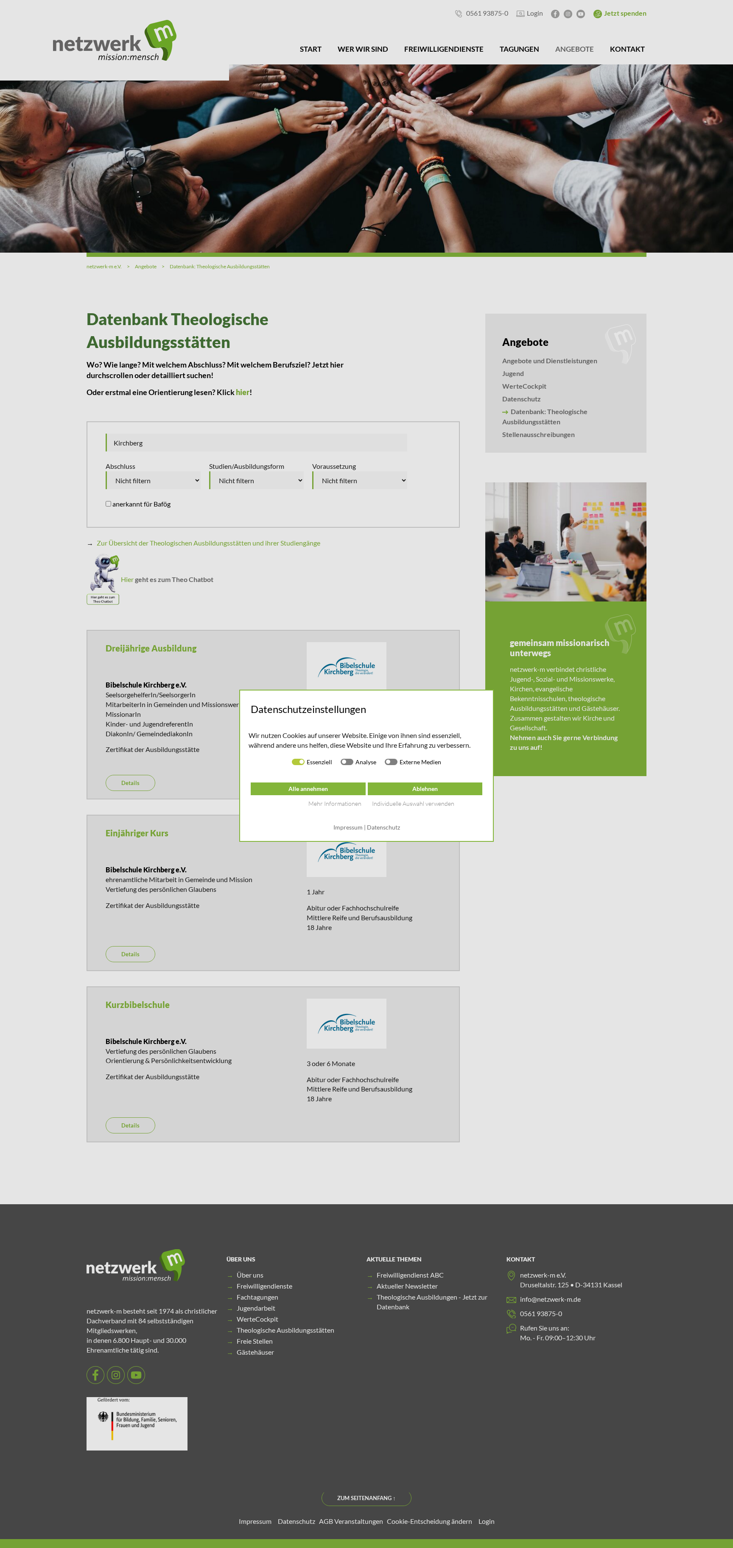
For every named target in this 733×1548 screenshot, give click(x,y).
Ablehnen (425, 788)
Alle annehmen (308, 788)
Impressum (348, 827)
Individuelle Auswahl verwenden (413, 803)
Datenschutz (383, 827)
